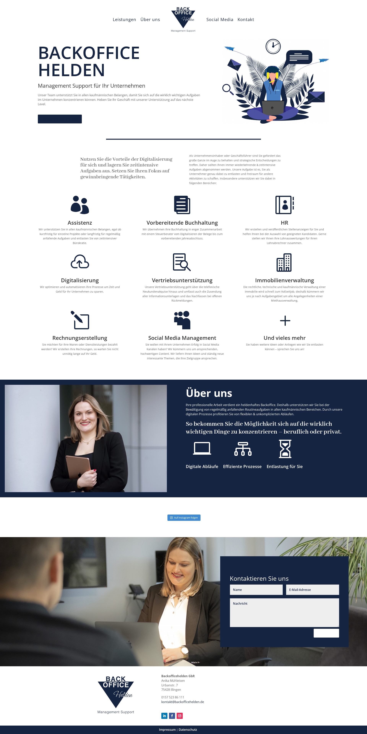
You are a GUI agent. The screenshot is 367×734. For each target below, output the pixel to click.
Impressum (167, 729)
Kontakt (246, 19)
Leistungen (124, 19)
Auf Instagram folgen (186, 517)
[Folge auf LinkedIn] (164, 716)
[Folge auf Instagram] (180, 716)
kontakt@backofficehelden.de (182, 702)
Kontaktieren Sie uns (60, 119)
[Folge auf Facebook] (172, 716)
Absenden (326, 633)
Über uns (150, 19)
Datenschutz (188, 729)
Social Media (219, 19)
